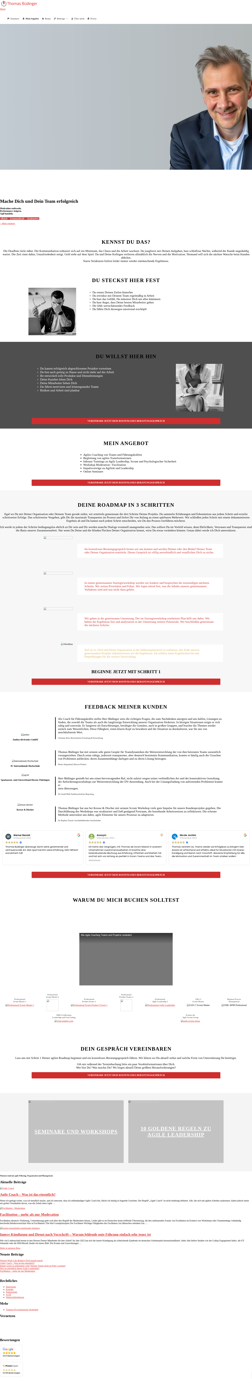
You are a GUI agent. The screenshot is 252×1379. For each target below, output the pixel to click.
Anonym (101, 835)
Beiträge (61, 18)
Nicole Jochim (188, 835)
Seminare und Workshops (76, 1132)
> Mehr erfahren (7, 223)
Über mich (79, 18)
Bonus (48, 18)
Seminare (14, 18)
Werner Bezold (21, 835)
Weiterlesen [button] (94, 860)
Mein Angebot (32, 18)
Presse (93, 18)
